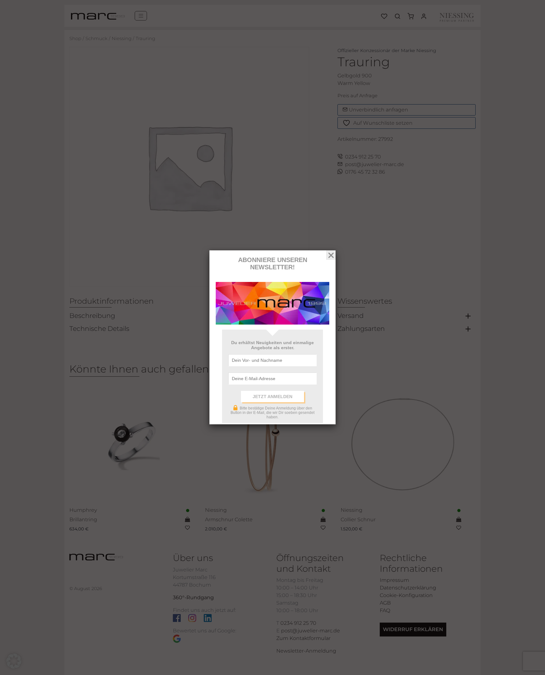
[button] (14, 661)
